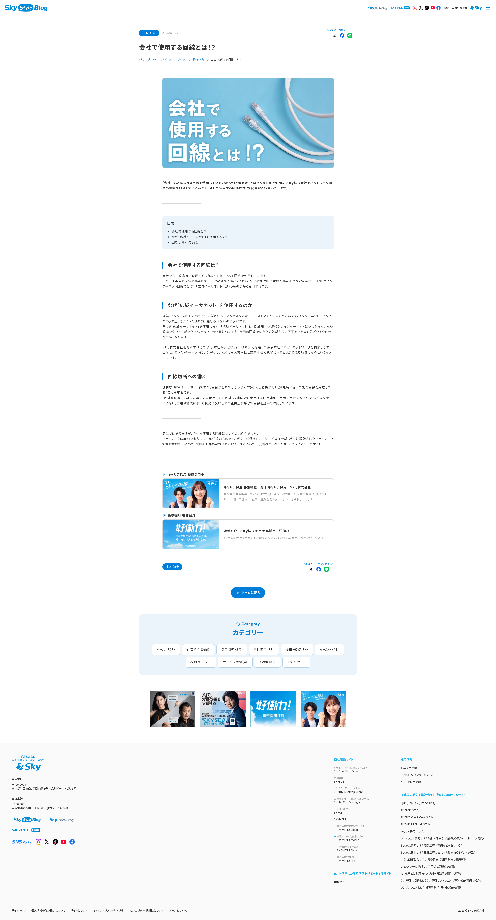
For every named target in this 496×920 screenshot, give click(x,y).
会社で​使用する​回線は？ (189, 231)
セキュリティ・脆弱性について (147, 910)
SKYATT (344, 810)
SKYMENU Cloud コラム (415, 824)
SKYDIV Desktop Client (348, 790)
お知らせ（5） (296, 662)
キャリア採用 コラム (412, 831)
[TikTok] (427, 8)
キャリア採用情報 (411, 782)
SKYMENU (340, 819)
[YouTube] (433, 8)
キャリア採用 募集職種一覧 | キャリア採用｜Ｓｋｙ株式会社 (267, 487)
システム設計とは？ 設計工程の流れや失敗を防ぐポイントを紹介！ (439, 852)
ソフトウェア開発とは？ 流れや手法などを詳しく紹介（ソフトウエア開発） (442, 838)
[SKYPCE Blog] (400, 8)
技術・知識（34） (297, 649)
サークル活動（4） (235, 662)
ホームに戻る (250, 593)
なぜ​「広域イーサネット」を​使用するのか (200, 237)
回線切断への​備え (185, 242)
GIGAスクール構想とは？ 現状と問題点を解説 (428, 866)
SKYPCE (339, 779)
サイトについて (79, 910)
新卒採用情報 (409, 768)
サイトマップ (19, 910)
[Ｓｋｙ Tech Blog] (377, 8)
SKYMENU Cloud (353, 827)
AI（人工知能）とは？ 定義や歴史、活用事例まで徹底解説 (433, 859)
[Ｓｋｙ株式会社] (476, 7)
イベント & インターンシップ (417, 775)
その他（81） (267, 662)
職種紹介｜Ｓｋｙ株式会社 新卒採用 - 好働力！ (257, 531)
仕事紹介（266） (198, 649)
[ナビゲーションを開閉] (488, 7)
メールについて (178, 910)
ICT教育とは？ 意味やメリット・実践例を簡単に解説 (431, 873)
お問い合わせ (459, 8)
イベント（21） (329, 649)
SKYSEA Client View (351, 769)
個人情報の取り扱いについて (48, 910)
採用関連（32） (231, 649)
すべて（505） (166, 649)
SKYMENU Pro (347, 858)
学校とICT (340, 882)
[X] (421, 8)
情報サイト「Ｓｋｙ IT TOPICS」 (418, 803)
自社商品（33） (264, 649)
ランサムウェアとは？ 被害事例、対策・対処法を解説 (431, 887)
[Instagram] (415, 8)
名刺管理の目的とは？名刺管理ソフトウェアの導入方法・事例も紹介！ (441, 880)
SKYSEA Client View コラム (417, 817)
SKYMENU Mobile (350, 838)
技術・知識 (149, 33)
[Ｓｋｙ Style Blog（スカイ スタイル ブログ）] (26, 8)
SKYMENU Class (347, 848)
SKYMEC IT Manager (351, 800)
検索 (446, 8)
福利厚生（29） (200, 662)
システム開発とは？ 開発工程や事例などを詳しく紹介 (432, 845)
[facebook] (438, 8)
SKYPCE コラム (410, 810)
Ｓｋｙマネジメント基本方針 (109, 910)
